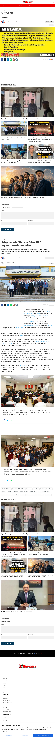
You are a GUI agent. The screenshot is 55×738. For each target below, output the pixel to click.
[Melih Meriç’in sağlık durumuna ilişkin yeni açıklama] (27, 595)
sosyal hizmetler (8, 343)
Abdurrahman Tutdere (31, 325)
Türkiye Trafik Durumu (8, 709)
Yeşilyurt (27, 314)
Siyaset (4, 687)
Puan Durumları (6, 705)
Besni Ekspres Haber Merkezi (13, 21)
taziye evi (22, 365)
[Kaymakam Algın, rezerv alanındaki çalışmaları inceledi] (27, 102)
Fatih (48, 311)
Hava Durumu (6, 698)
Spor (4, 692)
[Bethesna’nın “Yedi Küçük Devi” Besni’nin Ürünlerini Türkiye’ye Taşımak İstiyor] (41, 151)
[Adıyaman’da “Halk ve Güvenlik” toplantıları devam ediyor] (14, 128)
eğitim (38, 341)
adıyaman (29, 488)
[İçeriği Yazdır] (16, 59)
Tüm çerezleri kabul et (43, 735)
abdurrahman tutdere (18, 488)
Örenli (38, 314)
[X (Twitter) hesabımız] (36, 653)
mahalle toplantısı (44, 491)
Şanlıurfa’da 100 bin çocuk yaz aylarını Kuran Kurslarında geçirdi (19, 5)
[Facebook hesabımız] (34, 653)
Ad (2, 220)
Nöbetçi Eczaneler (7, 702)
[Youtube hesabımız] (41, 653)
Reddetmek (25, 735)
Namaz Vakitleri (7, 700)
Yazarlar (5, 707)
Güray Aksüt (19, 328)
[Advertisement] (12, 72)
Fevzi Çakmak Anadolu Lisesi (39, 316)
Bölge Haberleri (6, 681)
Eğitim (4, 685)
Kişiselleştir (9, 735)
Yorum (3, 210)
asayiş (21, 335)
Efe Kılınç (50, 325)
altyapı (46, 341)
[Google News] (51, 59)
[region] (27, 730)
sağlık (42, 341)
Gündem (51, 25)
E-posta (30, 220)
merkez (4, 494)
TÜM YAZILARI (49, 21)
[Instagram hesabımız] (39, 653)
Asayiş (4, 683)
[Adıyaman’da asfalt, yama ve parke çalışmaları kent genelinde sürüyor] (14, 151)
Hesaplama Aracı (7, 711)
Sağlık (4, 689)
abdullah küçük (6, 488)
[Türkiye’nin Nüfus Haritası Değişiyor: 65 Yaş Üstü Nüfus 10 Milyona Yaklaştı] (27, 181)
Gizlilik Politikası (7, 718)
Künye (4, 722)
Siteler (32, 314)
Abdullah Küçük (31, 321)
